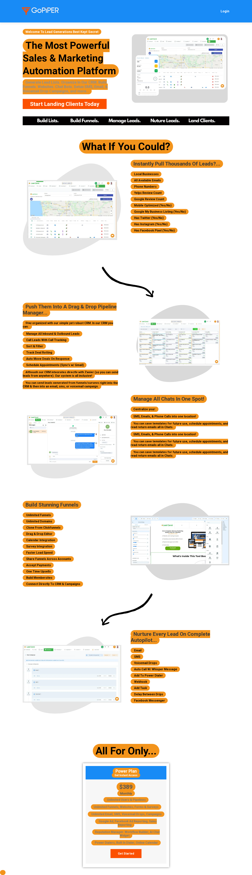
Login (225, 11)
